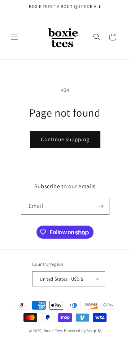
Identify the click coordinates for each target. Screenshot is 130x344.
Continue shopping (65, 139)
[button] (14, 37)
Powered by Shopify (82, 330)
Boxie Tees (53, 330)
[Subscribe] (101, 206)
